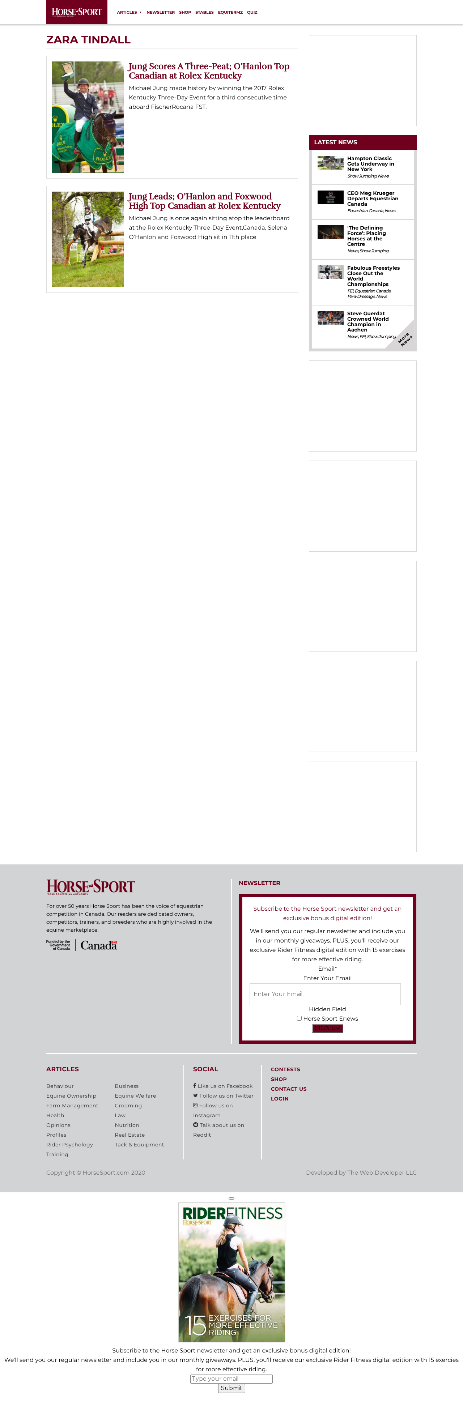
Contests (285, 1069)
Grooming (128, 1105)
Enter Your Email (327, 978)
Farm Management (72, 1105)
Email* (327, 969)
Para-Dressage (361, 296)
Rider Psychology (69, 1144)
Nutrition (127, 1125)
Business (127, 1086)
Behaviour (60, 1086)
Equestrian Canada (365, 211)
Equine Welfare (135, 1096)
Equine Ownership (71, 1096)
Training (57, 1154)
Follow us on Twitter (226, 1096)
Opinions (58, 1125)
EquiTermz (230, 12)
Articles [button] (127, 12)
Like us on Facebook (224, 1086)
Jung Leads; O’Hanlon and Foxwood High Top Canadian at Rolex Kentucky (205, 201)
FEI (350, 291)
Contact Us (289, 1089)
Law (120, 1115)
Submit (231, 1388)
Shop (185, 12)
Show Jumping (361, 176)
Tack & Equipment (139, 1144)
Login (280, 1098)
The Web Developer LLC (382, 1173)
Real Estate (130, 1135)
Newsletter (160, 12)
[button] (231, 1198)
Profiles (56, 1135)
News (383, 176)
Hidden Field (327, 1009)
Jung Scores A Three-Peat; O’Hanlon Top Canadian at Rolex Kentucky (209, 71)
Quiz (252, 12)
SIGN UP (327, 1028)
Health (55, 1115)
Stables (204, 12)
